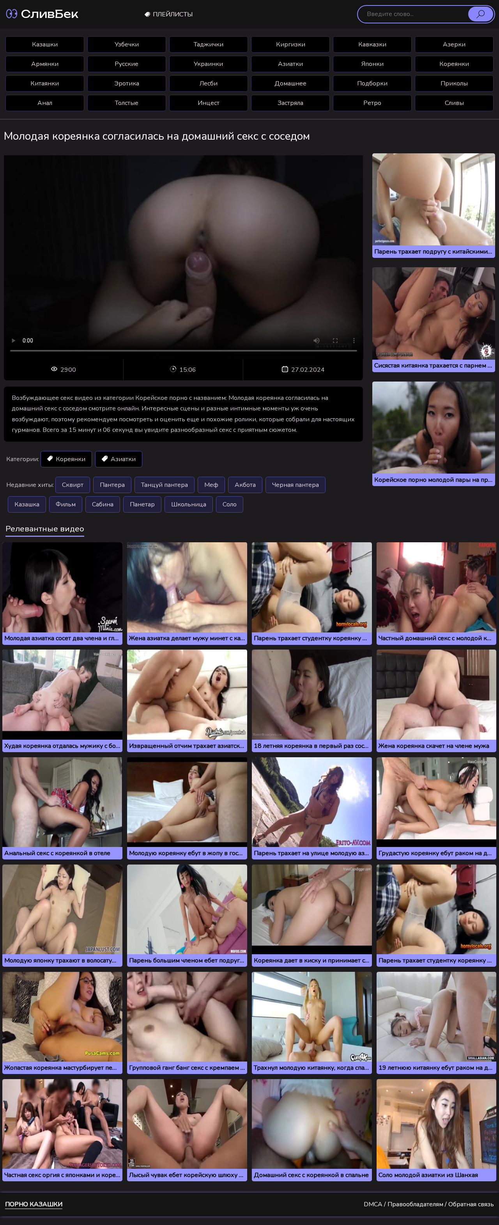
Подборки (372, 83)
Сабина (102, 504)
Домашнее (290, 83)
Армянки (44, 64)
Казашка (26, 504)
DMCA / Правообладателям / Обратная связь (429, 1204)
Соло (230, 504)
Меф (211, 485)
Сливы (454, 103)
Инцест (208, 103)
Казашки (45, 44)
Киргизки (290, 44)
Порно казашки (33, 1204)
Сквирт (72, 485)
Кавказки (372, 44)
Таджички (208, 44)
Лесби (209, 83)
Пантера (112, 485)
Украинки (208, 64)
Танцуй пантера (164, 485)
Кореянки (454, 64)
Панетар (142, 504)
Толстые (126, 103)
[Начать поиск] (480, 14)
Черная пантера (295, 485)
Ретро (372, 103)
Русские (126, 64)
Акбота (245, 485)
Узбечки (127, 44)
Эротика (126, 83)
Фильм (66, 504)
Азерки (454, 44)
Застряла (290, 103)
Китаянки (44, 83)
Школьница (188, 504)
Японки (372, 64)
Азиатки (290, 64)
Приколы (454, 83)
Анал (44, 103)
